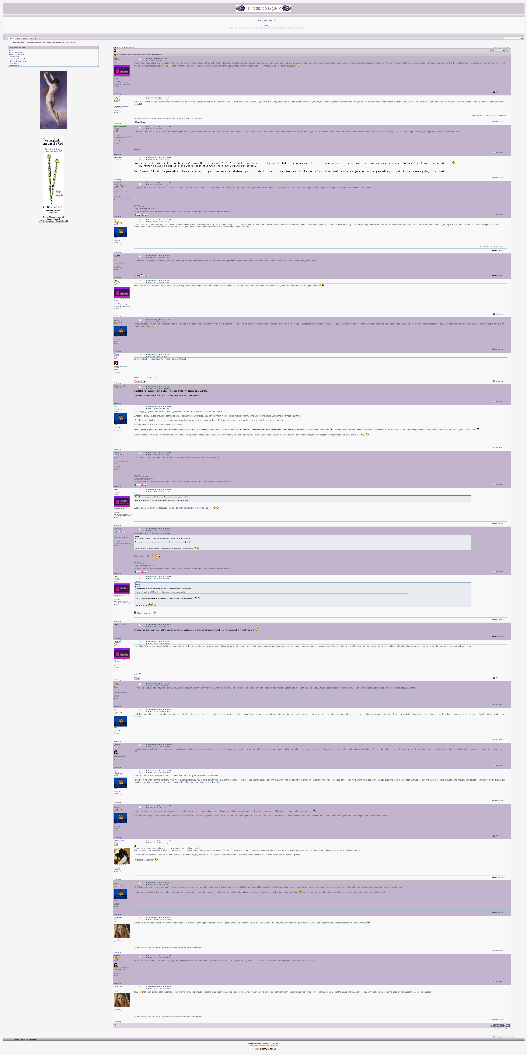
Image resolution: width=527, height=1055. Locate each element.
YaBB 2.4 (275, 1043)
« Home (16, 1039)
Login (275, 21)
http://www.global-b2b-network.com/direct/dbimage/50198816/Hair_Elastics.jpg (174, 430)
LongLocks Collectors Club (18, 59)
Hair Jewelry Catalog (16, 52)
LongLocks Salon (19, 42)
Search (25, 38)
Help (18, 38)
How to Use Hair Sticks (16, 54)
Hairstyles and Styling (33, 42)
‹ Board (22, 1039)
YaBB (251, 1045)
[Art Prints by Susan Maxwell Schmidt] (53, 221)
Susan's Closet (14, 56)
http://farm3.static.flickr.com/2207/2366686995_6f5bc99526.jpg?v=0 (270, 430)
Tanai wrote (139, 534)
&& (135, 149)
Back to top (117, 94)
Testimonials (13, 63)
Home (12, 38)
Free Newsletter (14, 65)
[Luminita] (137, 275)
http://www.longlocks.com (142, 210)
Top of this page (31, 1039)
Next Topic (506, 47)
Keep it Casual (47, 42)
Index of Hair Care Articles (17, 61)
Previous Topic (497, 47)
